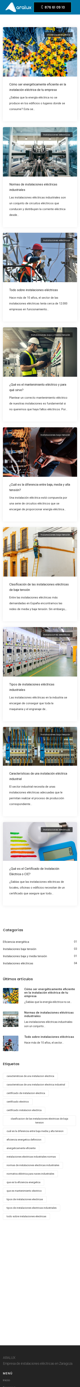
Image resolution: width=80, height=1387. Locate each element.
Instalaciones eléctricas (56, 134)
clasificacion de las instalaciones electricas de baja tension (39, 1120)
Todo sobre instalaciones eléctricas (33, 290)
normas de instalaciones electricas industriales (33, 1165)
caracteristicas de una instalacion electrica (30, 1076)
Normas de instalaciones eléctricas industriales (33, 187)
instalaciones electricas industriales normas (31, 1156)
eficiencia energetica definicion (24, 1139)
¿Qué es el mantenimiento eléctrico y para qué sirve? (37, 387)
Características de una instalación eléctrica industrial (38, 776)
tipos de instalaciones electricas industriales (32, 1207)
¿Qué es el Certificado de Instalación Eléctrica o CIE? (34, 871)
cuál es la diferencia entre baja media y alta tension (35, 1131)
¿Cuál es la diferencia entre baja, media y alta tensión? (39, 487)
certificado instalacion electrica (24, 1110)
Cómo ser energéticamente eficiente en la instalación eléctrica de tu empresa (37, 87)
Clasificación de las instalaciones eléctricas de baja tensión (39, 587)
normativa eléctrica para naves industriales (30, 1173)
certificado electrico (18, 1101)
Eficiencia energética (58, 34)
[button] (52, 7)
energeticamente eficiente (21, 1148)
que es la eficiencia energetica (23, 1182)
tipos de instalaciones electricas (25, 1199)
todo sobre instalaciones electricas (26, 1216)
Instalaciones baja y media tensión (50, 334)
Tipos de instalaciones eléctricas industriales (31, 687)
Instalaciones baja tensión (55, 434)
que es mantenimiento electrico (24, 1190)
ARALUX (9, 1358)
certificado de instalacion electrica (26, 1093)
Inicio (6, 1380)
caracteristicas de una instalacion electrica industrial (36, 1084)
